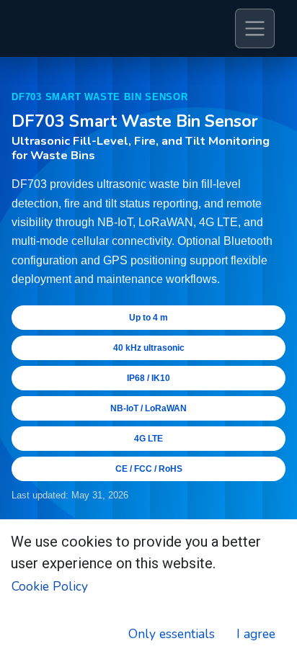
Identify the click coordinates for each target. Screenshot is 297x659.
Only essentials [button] (171, 633)
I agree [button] (255, 633)
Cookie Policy (50, 586)
